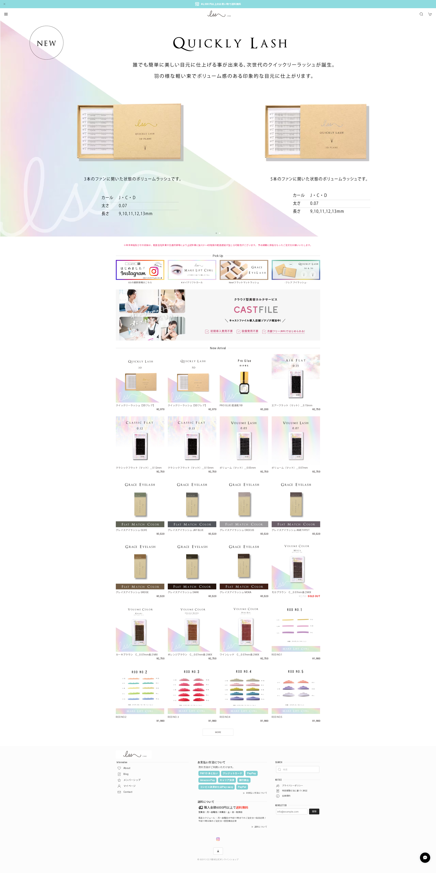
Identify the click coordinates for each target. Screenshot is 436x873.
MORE (218, 732)
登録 (314, 811)
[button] (216, 233)
